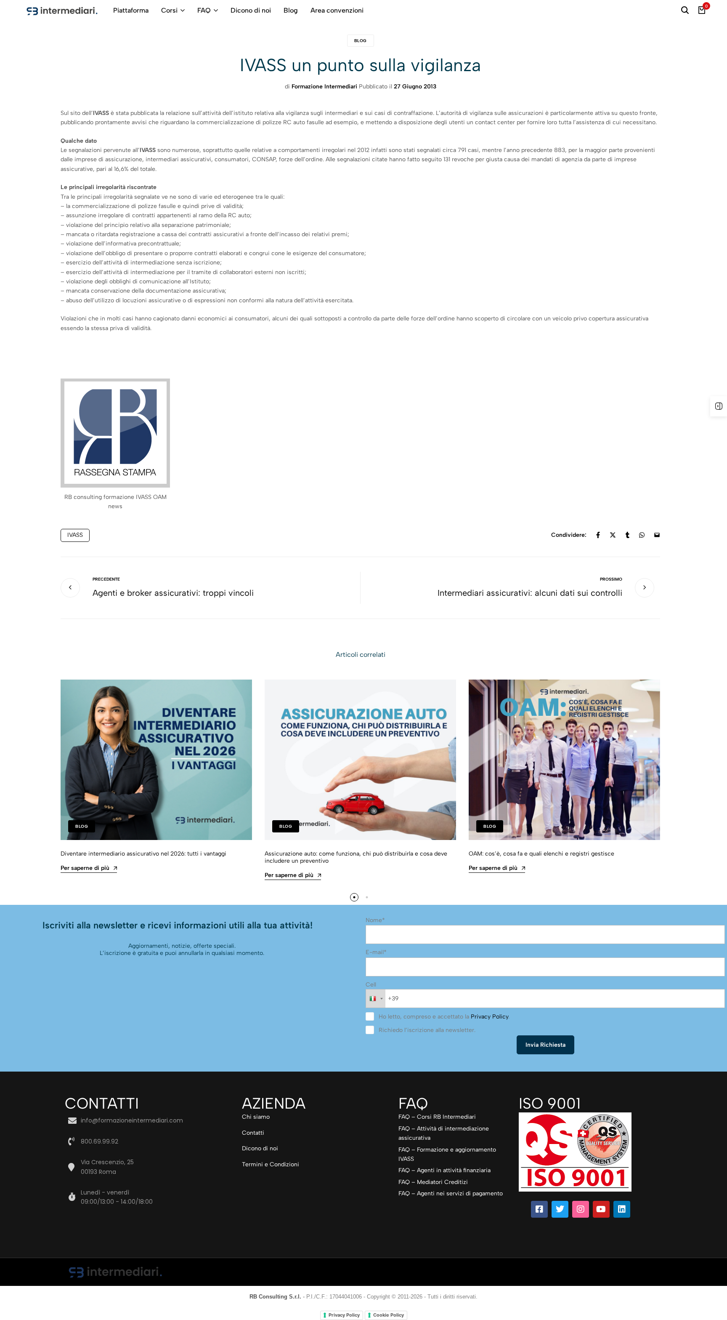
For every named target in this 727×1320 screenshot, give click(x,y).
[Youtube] (601, 1209)
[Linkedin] (621, 1209)
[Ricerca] (685, 10)
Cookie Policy (388, 1315)
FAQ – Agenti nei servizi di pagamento (450, 1193)
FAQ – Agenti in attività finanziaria (444, 1170)
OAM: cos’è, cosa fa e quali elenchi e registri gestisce (541, 853)
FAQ (204, 10)
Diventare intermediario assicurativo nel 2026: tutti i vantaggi (143, 853)
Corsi (169, 10)
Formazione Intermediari (324, 86)
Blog (291, 10)
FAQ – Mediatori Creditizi (433, 1182)
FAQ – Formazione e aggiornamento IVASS (447, 1154)
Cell (371, 984)
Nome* (375, 920)
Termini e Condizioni (270, 1164)
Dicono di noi (251, 10)
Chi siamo (256, 1116)
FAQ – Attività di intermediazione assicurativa (443, 1133)
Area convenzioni (337, 10)
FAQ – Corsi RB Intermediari (437, 1116)
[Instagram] (580, 1209)
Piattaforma (131, 10)
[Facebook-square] (539, 1209)
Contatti (253, 1132)
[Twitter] (560, 1209)
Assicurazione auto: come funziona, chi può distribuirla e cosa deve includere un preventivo (356, 857)
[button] (354, 897)
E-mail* (376, 952)
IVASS (75, 535)
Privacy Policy (489, 1016)
